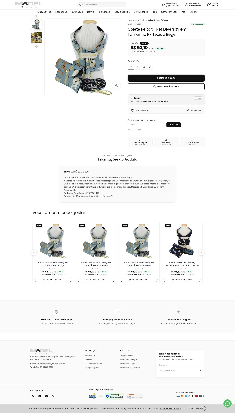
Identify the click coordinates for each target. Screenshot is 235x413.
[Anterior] (34, 252)
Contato (88, 360)
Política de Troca (127, 364)
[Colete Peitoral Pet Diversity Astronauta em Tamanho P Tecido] (182, 241)
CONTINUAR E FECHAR (194, 408)
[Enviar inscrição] (200, 370)
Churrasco (104, 12)
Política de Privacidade (130, 367)
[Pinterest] (53, 396)
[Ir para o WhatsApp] (227, 403)
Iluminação (77, 12)
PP (130, 67)
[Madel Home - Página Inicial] (29, 4)
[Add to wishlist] (132, 110)
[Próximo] (201, 252)
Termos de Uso (127, 356)
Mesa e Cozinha (122, 12)
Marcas (194, 12)
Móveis (90, 12)
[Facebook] (46, 396)
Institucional (90, 356)
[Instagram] (32, 396)
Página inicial (133, 20)
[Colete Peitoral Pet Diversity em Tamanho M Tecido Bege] (139, 241)
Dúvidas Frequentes (93, 364)
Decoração (61, 12)
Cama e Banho (141, 12)
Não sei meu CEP (134, 130)
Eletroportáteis (169, 12)
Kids (155, 12)
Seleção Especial (92, 367)
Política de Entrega (128, 360)
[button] (166, 99)
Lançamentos (44, 12)
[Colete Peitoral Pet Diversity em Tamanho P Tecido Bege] (53, 241)
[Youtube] (39, 396)
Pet (183, 12)
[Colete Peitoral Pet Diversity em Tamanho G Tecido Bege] (96, 241)
